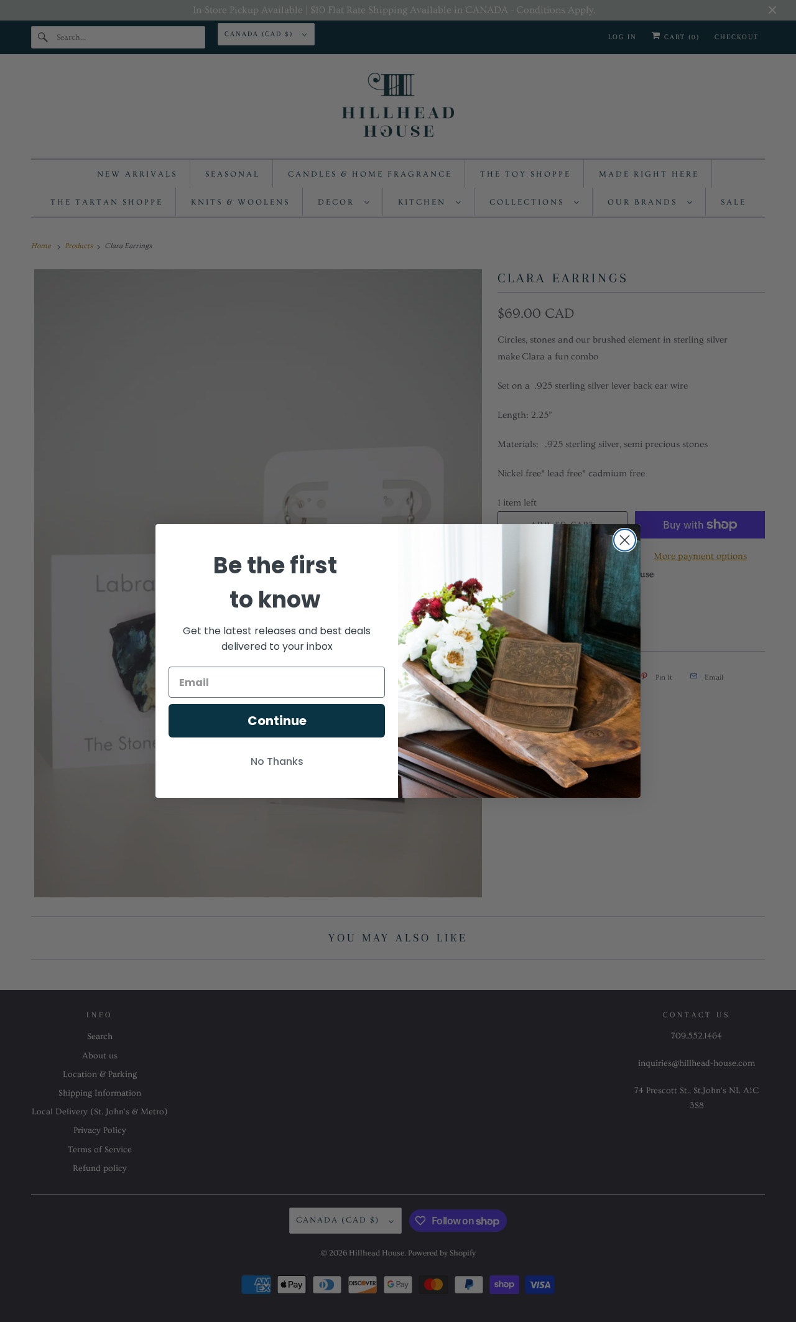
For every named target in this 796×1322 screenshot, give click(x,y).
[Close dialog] (625, 540)
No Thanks (277, 761)
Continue (277, 720)
